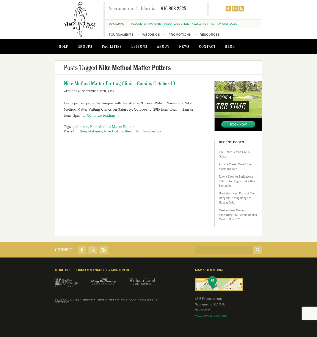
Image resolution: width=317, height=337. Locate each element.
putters (126, 131)
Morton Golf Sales (224, 23)
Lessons (139, 46)
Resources (210, 34)
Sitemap (88, 299)
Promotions (180, 34)
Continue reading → (103, 115)
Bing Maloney (91, 131)
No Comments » (148, 131)
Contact (207, 46)
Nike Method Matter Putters (112, 126)
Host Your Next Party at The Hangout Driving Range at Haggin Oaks (237, 198)
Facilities (112, 46)
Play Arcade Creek (176, 23)
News (184, 46)
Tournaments (121, 34)
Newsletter (200, 23)
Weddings (151, 34)
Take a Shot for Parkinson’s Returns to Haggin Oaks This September (237, 181)
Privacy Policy (127, 299)
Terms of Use (105, 299)
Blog (230, 46)
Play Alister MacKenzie (146, 23)
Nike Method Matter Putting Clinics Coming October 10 (119, 83)
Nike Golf (111, 131)
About (163, 46)
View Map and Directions (211, 316)
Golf (63, 46)
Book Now (238, 124)
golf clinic (80, 126)
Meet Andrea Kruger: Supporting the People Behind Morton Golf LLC (238, 215)
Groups (85, 46)
